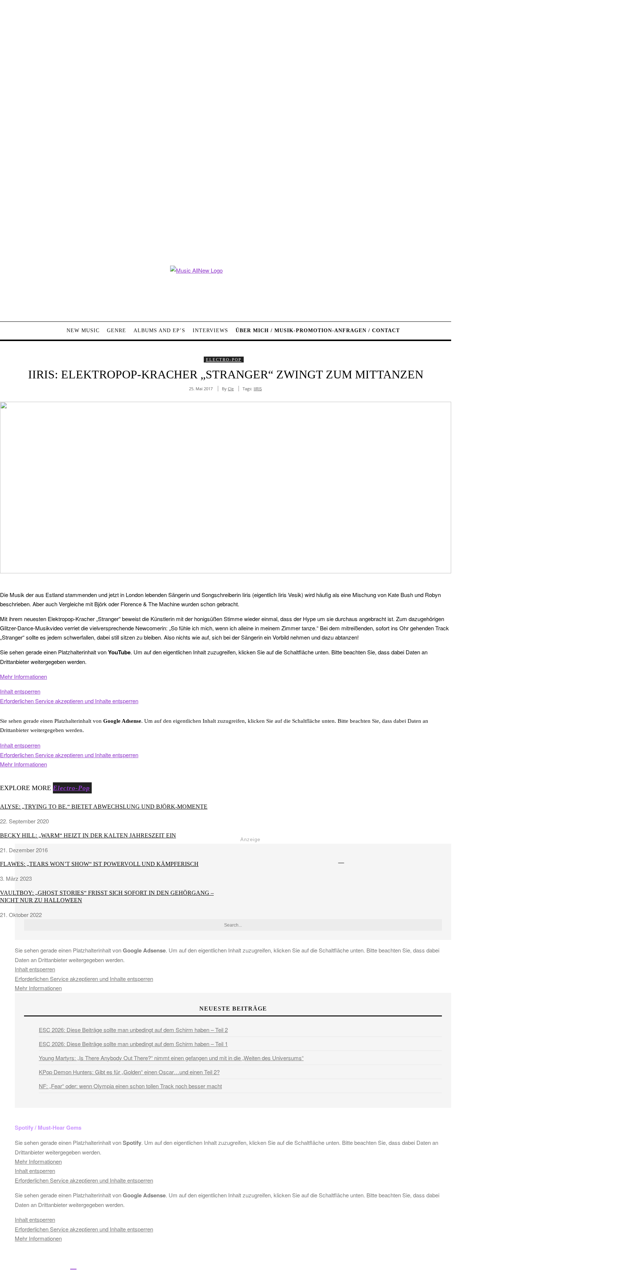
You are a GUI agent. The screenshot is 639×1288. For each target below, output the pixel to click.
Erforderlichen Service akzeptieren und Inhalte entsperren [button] (69, 701)
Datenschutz (277, 1266)
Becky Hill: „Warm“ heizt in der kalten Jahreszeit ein (88, 835)
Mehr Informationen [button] (23, 676)
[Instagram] (39, 1265)
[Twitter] (23, 1265)
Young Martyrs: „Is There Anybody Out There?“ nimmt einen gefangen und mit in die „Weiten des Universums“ (171, 1058)
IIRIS (258, 388)
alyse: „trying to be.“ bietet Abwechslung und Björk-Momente (103, 806)
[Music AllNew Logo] (225, 288)
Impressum (244, 1266)
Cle (231, 388)
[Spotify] (73, 1265)
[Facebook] (6, 1265)
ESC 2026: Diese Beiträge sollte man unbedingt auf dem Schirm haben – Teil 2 (133, 1030)
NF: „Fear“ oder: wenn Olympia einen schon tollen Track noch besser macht (130, 1086)
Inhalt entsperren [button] (20, 691)
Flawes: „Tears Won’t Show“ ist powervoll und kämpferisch (99, 864)
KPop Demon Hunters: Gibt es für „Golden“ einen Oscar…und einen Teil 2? (129, 1072)
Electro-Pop (223, 359)
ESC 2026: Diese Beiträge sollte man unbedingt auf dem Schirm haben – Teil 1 (133, 1044)
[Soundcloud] (56, 1265)
